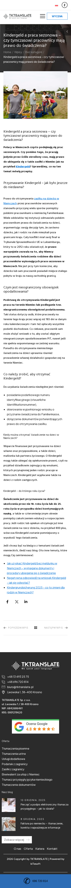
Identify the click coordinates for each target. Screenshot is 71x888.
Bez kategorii (33, 52)
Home (7, 52)
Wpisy (18, 52)
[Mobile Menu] (42, 16)
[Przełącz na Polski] (56, 5)
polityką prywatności (35, 872)
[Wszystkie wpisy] (35, 627)
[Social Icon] (65, 5)
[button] (69, 862)
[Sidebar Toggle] (67, 32)
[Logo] (17, 16)
